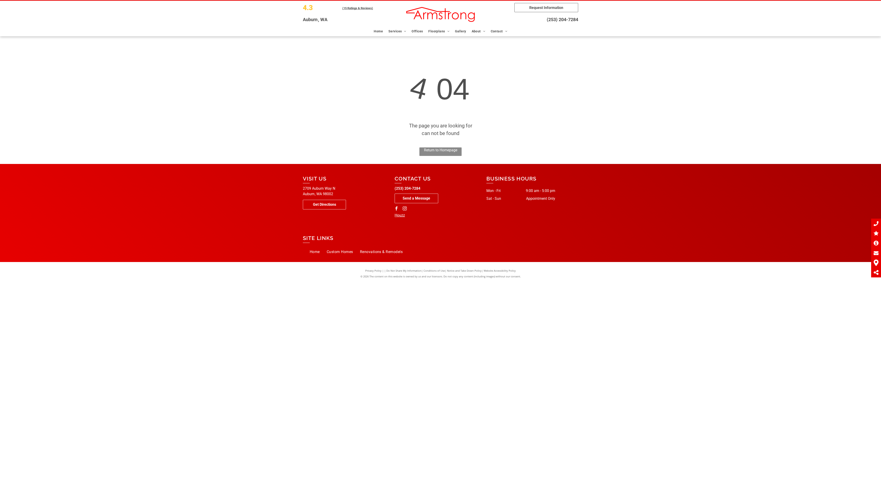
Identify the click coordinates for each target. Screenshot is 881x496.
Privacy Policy (373, 270)
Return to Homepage (440, 150)
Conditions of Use (434, 270)
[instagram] (405, 209)
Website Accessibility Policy (500, 270)
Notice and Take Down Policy (464, 270)
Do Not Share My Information (403, 270)
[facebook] (396, 209)
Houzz (400, 215)
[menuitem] (378, 31)
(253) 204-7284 (562, 19)
